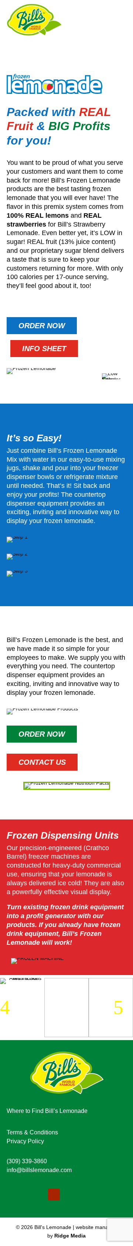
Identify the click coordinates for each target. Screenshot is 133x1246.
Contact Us (42, 762)
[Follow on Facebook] (36, 1194)
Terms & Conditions (32, 1132)
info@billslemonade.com (39, 1170)
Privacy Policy (25, 1141)
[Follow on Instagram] (15, 1194)
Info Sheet (44, 348)
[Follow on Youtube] (54, 1195)
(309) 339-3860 (27, 1161)
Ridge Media (70, 1236)
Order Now (41, 326)
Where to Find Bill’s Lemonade (47, 1111)
